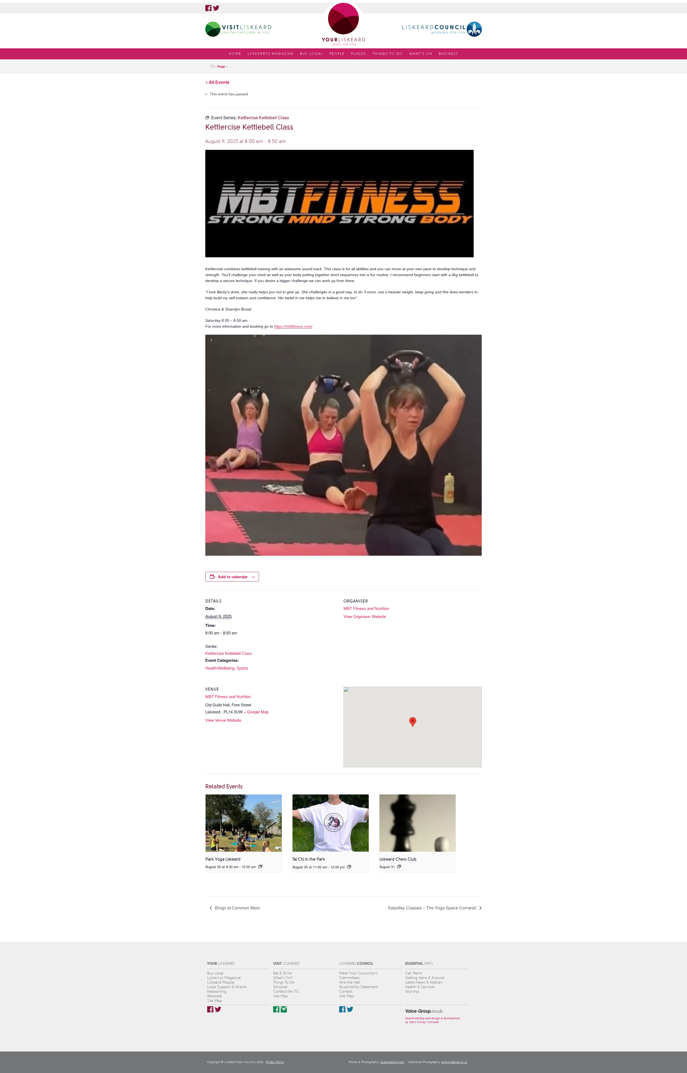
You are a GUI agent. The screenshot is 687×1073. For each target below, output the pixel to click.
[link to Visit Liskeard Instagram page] (284, 1009)
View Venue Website (223, 720)
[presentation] (244, 823)
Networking (216, 991)
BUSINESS (448, 54)
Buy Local (215, 973)
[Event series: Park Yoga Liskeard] (260, 866)
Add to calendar (233, 577)
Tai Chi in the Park (309, 859)
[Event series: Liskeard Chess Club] (399, 866)
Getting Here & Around (424, 978)
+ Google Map (256, 711)
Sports (242, 668)
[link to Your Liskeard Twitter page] (216, 8)
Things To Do (283, 982)
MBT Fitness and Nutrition (366, 608)
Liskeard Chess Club (397, 859)
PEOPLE (337, 54)
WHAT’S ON (420, 54)
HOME (235, 54)
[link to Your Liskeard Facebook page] (208, 8)
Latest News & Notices (423, 982)
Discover (280, 987)
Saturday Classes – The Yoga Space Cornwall (432, 908)
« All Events (217, 82)
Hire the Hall (349, 982)
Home (212, 66)
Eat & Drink (282, 973)
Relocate (214, 996)
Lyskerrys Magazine (224, 978)
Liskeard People (220, 982)
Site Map (214, 1001)
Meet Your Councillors (358, 973)
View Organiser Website (365, 616)
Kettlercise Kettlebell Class (228, 653)
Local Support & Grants (227, 987)
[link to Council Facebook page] (342, 1009)
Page (221, 66)
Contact (345, 991)
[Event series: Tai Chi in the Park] (349, 866)
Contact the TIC (286, 991)
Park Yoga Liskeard (223, 859)
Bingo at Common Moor (237, 908)
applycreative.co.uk (454, 1062)
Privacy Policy (275, 1062)
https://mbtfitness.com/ (293, 326)
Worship (412, 991)
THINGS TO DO (387, 54)
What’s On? (283, 978)
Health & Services (420, 987)
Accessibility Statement (358, 987)
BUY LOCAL (311, 54)
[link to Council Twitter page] (350, 1009)
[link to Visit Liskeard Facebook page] (276, 1009)
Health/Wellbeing (220, 668)
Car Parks (413, 973)
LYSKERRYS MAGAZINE (271, 54)
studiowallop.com (392, 1062)
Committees (349, 978)
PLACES (358, 54)
